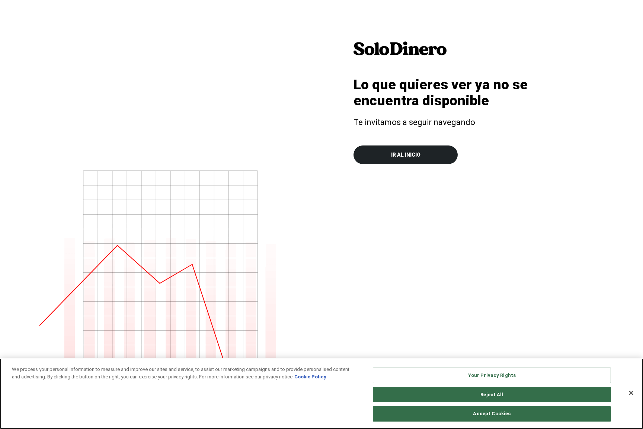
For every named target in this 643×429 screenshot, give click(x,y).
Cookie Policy (310, 377)
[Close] (631, 393)
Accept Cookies (492, 413)
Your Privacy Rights (492, 375)
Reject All (491, 394)
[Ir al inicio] (400, 48)
